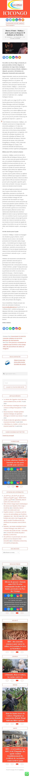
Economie (17, 38)
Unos (13, 769)
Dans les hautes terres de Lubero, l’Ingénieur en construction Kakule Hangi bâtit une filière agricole (15, 716)
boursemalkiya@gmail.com (9, 307)
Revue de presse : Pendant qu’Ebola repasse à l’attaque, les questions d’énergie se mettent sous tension (14, 414)
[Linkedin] (16, 19)
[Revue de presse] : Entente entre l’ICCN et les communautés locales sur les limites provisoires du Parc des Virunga (15, 586)
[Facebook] (7, 19)
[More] (22, 19)
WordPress (21, 769)
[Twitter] (10, 19)
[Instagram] (19, 19)
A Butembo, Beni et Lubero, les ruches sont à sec (15, 675)
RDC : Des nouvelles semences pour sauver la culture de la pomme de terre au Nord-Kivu (15, 645)
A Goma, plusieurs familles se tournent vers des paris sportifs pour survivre (15, 462)
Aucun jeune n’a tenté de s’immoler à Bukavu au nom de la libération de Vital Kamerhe (14, 338)
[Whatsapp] (13, 19)
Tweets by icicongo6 (8, 435)
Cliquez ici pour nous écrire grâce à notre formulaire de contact (20, 362)
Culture (12, 38)
